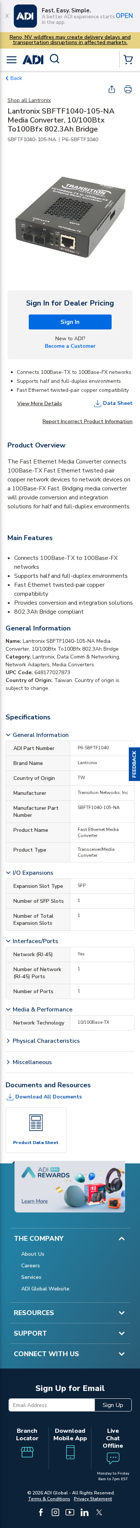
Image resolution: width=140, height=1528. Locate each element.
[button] (134, 764)
